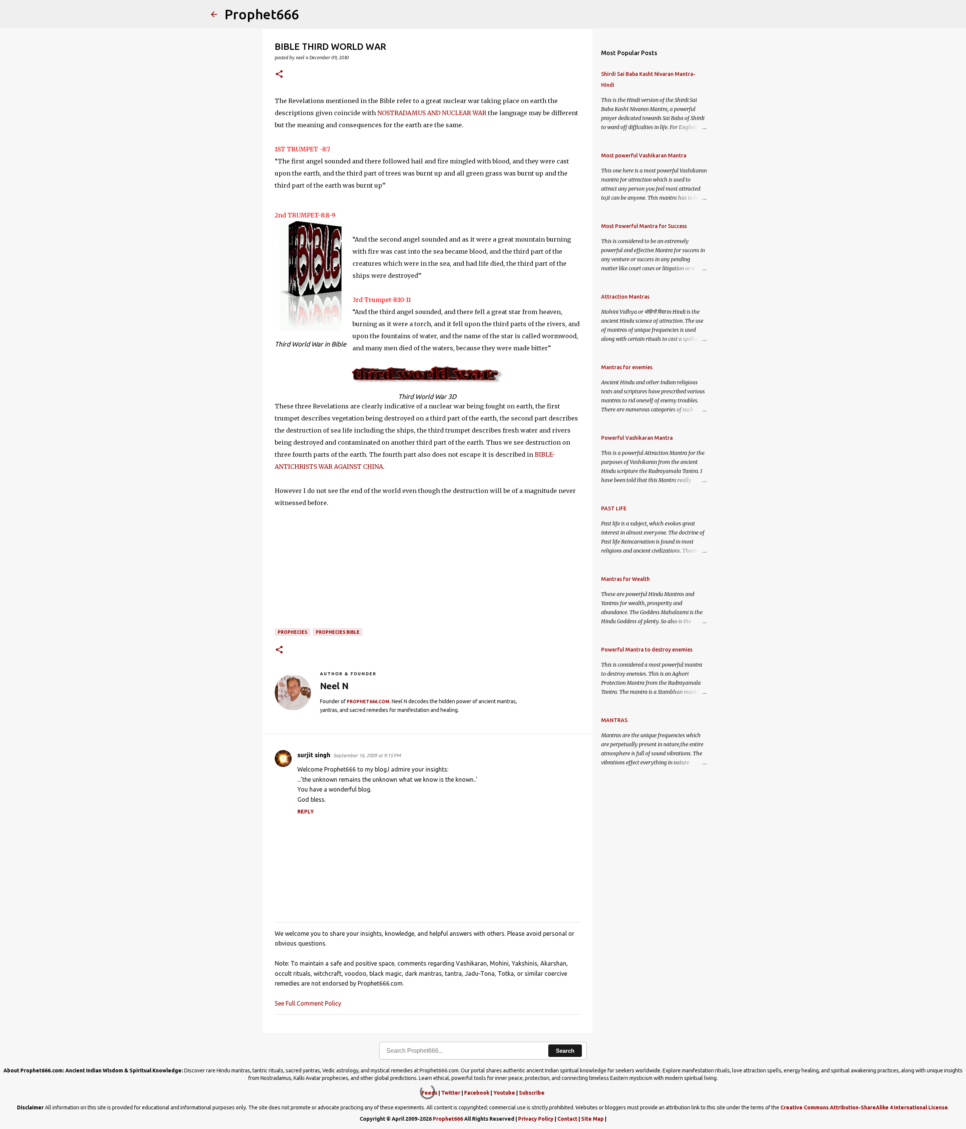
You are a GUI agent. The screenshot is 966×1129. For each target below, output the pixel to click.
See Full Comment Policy (308, 1003)
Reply (305, 812)
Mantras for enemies (626, 367)
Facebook (476, 1093)
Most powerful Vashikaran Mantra (643, 155)
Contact (567, 1119)
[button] (279, 74)
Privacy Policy (536, 1119)
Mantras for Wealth (625, 579)
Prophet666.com (368, 701)
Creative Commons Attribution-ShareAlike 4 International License (864, 1107)
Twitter (450, 1093)
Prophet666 (262, 14)
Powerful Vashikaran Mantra (637, 438)
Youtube (504, 1093)
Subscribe (532, 1093)
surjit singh (313, 755)
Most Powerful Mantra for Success (644, 226)
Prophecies (292, 632)
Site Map (592, 1119)
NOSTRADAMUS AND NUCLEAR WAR (431, 113)
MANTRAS (614, 720)
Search (565, 1050)
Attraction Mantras (625, 297)
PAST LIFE (613, 508)
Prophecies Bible (338, 632)
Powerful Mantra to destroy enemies (646, 650)
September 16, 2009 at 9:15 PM (367, 755)
